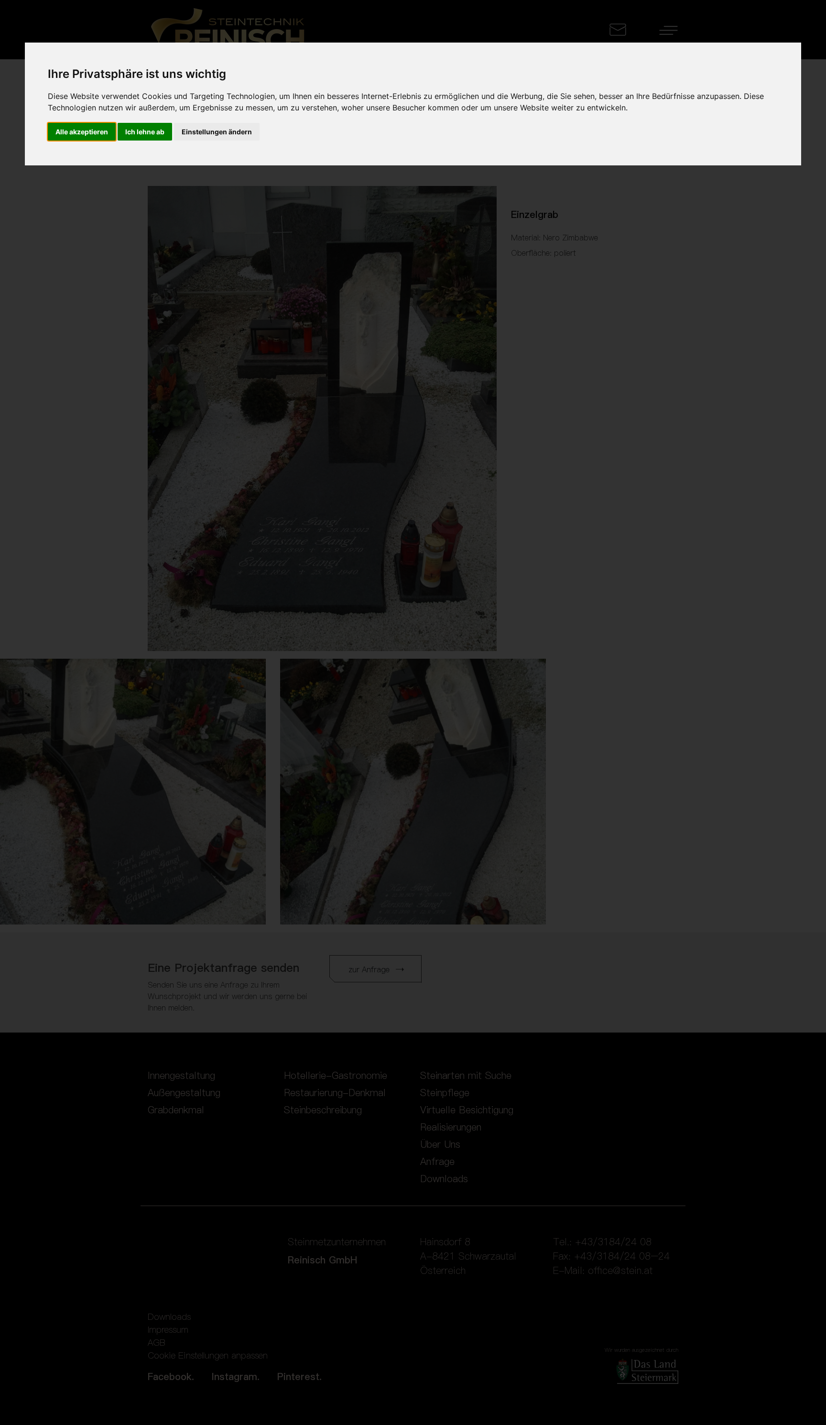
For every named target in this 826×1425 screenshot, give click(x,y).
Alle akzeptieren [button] (81, 132)
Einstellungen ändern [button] (217, 132)
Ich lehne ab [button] (144, 132)
